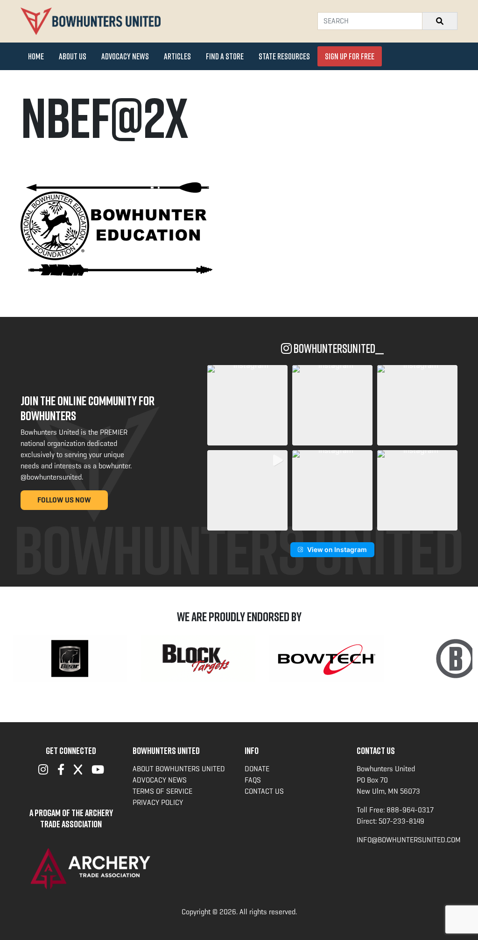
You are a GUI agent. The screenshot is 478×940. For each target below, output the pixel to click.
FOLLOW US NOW (64, 500)
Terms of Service (162, 791)
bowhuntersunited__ (338, 348)
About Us (72, 56)
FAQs (253, 780)
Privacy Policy (158, 802)
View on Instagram (337, 549)
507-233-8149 (401, 821)
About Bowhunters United (179, 769)
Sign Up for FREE (349, 56)
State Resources (284, 56)
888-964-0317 (410, 810)
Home (36, 56)
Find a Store (225, 56)
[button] (247, 405)
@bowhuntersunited (51, 477)
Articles (177, 56)
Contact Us (264, 791)
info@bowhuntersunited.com (409, 840)
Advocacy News (125, 56)
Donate (257, 769)
